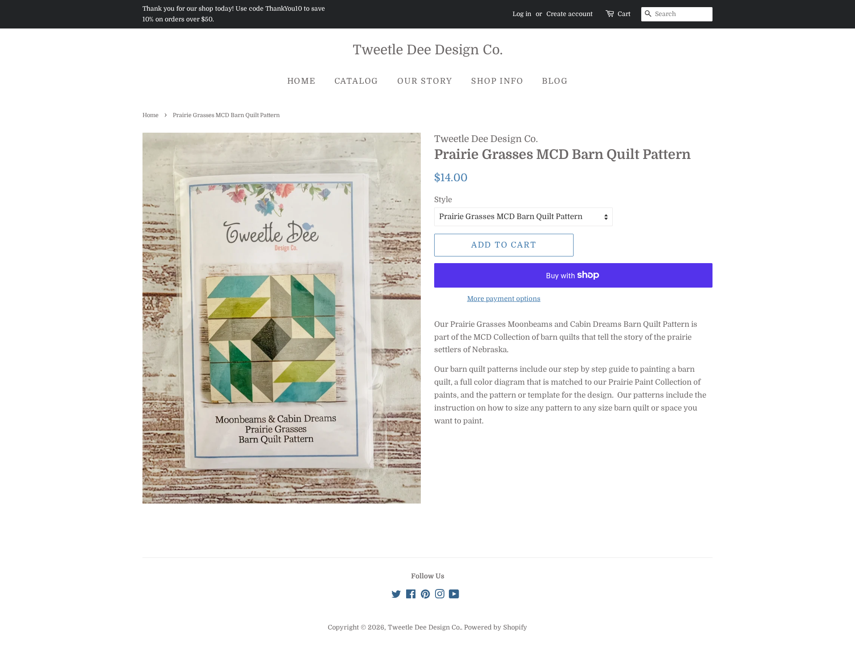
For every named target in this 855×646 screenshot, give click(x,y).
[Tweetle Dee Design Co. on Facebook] (411, 595)
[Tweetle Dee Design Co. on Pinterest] (425, 595)
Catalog (356, 81)
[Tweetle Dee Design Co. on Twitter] (396, 595)
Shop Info (497, 81)
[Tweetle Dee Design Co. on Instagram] (439, 595)
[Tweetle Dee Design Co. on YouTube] (454, 595)
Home (301, 81)
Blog (555, 81)
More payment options (504, 299)
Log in (522, 13)
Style (443, 199)
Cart (624, 13)
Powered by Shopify (495, 627)
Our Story (424, 81)
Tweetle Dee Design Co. (428, 49)
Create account (569, 13)
